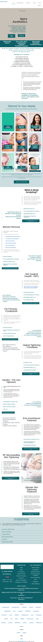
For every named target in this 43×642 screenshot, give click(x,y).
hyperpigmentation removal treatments (13, 236)
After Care (5, 409)
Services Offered (20, 2)
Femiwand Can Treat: (28, 362)
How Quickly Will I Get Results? (30, 445)
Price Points (4, 539)
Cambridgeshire (7, 611)
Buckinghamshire (5, 607)
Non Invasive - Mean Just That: (8, 529)
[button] (31, 208)
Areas (34, 2)
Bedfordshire (38, 607)
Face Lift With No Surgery (29, 299)
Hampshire (20, 611)
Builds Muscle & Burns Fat (29, 208)
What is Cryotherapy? (7, 256)
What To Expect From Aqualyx (9, 406)
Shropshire (3, 622)
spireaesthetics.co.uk (22, 641)
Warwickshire (39, 614)
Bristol (37, 618)
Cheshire (21, 626)
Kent (11, 618)
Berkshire (31, 607)
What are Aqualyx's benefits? (9, 404)
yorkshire (24, 622)
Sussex (16, 618)
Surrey (32, 614)
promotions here (22, 524)
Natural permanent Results (7, 536)
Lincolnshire (3, 614)
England (21, 604)
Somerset (10, 622)
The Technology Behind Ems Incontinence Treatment (29, 442)
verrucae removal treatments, (11, 243)
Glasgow (24, 632)
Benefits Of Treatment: (7, 327)
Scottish (18, 632)
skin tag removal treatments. (11, 247)
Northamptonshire (15, 607)
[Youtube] (8, 577)
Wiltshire (6, 618)
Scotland (21, 629)
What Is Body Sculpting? (32, 191)
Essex (14, 611)
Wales (21, 635)
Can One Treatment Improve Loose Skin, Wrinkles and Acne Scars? (21, 588)
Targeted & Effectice (6, 534)
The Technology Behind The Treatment (31, 211)
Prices (39, 2)
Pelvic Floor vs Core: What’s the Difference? (21, 597)
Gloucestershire (30, 618)
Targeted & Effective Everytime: (9, 333)
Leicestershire (36, 611)
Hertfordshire (28, 611)
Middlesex (17, 614)
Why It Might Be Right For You (30, 213)
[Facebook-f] (6, 577)
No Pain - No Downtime (6, 531)
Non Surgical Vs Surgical (29, 292)
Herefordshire (39, 622)
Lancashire (31, 622)
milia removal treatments (10, 240)
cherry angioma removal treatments (12, 238)
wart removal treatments (10, 245)
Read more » (21, 590)
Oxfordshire (24, 607)
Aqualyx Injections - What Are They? (10, 401)
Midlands (22, 618)
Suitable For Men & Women (7, 541)
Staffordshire (17, 622)
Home (14, 2)
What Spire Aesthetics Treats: (9, 261)
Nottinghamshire (25, 614)
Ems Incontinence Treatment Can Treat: (31, 439)
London (10, 614)
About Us (28, 2)
